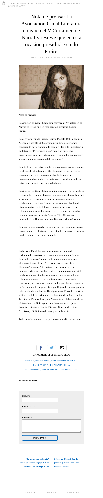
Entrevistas (67, 57)
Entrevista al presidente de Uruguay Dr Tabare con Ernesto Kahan (51, 360)
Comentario (27, 417)
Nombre (26, 396)
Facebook (40, 347)
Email (62, 347)
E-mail (32, 407)
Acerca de (30, 492)
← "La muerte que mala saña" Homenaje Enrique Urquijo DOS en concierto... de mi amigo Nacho (34, 463)
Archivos (51, 492)
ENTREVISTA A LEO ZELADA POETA (51, 365)
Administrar (73, 492)
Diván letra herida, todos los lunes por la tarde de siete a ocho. (51, 369)
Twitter (51, 347)
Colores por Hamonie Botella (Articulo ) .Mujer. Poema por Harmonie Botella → (66, 463)
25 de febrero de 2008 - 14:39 (44, 57)
